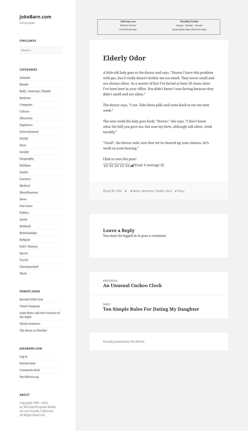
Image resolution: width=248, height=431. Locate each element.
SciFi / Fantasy (29, 246)
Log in (23, 356)
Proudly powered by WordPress (123, 341)
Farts (23, 145)
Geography (27, 158)
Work (23, 273)
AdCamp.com (128, 21)
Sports (24, 253)
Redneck (25, 226)
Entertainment (29, 131)
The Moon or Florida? (33, 330)
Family (24, 138)
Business (25, 98)
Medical (25, 185)
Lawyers (25, 179)
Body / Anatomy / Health (35, 91)
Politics (24, 212)
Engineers (26, 125)
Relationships (28, 233)
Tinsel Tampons (30, 306)
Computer (26, 104)
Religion (25, 239)
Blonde (24, 84)
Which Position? (30, 324)
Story (181, 191)
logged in (130, 235)
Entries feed (27, 363)
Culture (24, 111)
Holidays (25, 165)
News (23, 199)
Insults (24, 172)
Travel (24, 260)
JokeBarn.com (35, 17)
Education (26, 118)
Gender (24, 152)
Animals (25, 77)
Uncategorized (29, 266)
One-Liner (26, 206)
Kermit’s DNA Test (31, 299)
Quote (23, 219)
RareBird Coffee (189, 21)
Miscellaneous (29, 192)
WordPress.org (29, 377)
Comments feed (30, 370)
